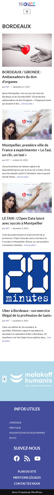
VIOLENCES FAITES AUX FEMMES (27, 432)
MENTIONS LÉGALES (27, 477)
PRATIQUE (15, 427)
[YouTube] (37, 458)
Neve (14, 492)
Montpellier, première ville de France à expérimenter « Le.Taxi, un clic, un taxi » (27, 150)
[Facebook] (16, 458)
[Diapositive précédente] (4, 379)
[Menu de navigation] (27, 11)
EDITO (12, 437)
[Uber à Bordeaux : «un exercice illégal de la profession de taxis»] (27, 278)
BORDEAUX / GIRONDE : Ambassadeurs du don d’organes (21, 77)
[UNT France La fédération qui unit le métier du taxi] (27, 4)
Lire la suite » (27, 103)
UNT (7, 87)
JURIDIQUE (15, 422)
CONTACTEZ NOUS (27, 483)
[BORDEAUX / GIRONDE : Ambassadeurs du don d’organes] (27, 50)
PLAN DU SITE (27, 471)
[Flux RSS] (27, 458)
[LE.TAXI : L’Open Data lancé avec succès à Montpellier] (27, 198)
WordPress (36, 492)
